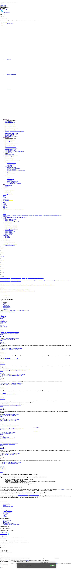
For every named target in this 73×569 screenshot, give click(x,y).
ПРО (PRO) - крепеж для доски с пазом (7, 444)
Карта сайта (5, 516)
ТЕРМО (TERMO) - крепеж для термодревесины (9, 463)
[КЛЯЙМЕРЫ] (3, 467)
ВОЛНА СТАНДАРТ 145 (30, 215)
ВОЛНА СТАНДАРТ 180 (7, 215)
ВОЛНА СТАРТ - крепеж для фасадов (7, 438)
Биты (6, 238)
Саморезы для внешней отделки (10, 225)
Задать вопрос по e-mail (7, 510)
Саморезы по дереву (8, 222)
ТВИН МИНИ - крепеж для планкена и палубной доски (10, 405)
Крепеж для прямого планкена (10, 126)
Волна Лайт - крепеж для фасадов (6, 433)
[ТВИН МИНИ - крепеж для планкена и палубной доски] (13, 404)
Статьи (4, 515)
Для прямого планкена (7, 307)
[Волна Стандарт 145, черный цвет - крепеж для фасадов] (13, 428)
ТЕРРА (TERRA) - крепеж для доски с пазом (8, 454)
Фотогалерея (5, 514)
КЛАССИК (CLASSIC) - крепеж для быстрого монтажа (10, 384)
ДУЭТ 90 (11, 209)
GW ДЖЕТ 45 (7, 236)
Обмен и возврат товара (7, 512)
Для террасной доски (6, 306)
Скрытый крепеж (6, 199)
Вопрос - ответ (5, 513)
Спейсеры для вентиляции (9, 242)
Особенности (2, 343)
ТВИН (4, 206)
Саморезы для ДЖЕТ (8, 234)
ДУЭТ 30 (4, 209)
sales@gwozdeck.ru (3, 535)
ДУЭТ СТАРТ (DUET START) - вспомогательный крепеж (11, 375)
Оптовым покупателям (7, 520)
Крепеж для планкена (9, 146)
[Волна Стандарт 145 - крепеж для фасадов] (10, 424)
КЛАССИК (5, 205)
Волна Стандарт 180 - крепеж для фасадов (8, 415)
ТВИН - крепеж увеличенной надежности (8, 394)
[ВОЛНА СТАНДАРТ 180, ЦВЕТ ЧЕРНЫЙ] (10, 419)
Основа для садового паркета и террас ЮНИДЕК (9, 333)
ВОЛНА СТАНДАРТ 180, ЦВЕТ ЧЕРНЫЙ (8, 420)
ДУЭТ (4, 304)
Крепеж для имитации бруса (10, 122)
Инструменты (5, 235)
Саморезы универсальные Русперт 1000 (12, 221)
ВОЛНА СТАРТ (59, 215)
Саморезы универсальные (9, 220)
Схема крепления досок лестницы (11, 136)
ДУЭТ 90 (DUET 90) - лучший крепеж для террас (9, 349)
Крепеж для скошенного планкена (11, 127)
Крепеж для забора (8, 152)
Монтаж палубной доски (9, 157)
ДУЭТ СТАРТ (20, 209)
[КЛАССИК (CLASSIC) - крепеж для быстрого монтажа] (12, 383)
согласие (37, 558)
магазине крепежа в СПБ (34, 495)
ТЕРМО (4, 213)
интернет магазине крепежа (23, 495)
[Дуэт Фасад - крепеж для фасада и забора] (11, 338)
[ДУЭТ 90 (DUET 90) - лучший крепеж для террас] (12, 348)
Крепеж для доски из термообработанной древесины (14, 131)
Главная (4, 294)
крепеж (62, 489)
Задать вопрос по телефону (7, 511)
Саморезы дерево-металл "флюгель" (11, 229)
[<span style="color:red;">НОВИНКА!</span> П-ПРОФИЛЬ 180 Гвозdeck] (15, 310)
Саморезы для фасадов (9, 233)
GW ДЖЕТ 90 (7, 237)
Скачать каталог (5, 503)
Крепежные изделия (6, 295)
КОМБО (4, 203)
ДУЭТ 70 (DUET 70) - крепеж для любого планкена (9, 359)
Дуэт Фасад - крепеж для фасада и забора (7, 339)
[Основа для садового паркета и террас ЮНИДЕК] (9, 332)
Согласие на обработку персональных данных (11, 524)
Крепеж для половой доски (10, 124)
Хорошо (52, 565)
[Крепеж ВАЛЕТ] (3, 321)
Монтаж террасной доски (9, 156)
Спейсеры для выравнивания (10, 241)
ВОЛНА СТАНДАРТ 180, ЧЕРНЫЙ (18, 215)
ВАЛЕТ (4, 202)
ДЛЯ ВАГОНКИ (23, 217)
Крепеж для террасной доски (10, 142)
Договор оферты (6, 522)
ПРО (3, 210)
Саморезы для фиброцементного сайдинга (12, 228)
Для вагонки (5, 308)
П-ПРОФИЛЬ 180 (8, 200)
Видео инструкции (6, 504)
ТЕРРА (4, 212)
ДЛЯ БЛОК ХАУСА (16, 217)
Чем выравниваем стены (9, 154)
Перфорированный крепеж (10, 245)
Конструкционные (8, 223)
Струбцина (7, 239)
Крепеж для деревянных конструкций (9, 244)
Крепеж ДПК (2, 317)
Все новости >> (3, 292)
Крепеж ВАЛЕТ (3, 322)
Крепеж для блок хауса (9, 123)
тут (18, 497)
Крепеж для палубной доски (10, 144)
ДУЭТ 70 (7, 209)
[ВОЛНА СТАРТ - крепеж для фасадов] (9, 437)
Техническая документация (8, 506)
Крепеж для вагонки (8, 121)
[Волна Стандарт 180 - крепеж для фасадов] (10, 414)
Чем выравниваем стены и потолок (11, 133)
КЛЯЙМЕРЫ (5, 216)
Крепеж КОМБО (3, 327)
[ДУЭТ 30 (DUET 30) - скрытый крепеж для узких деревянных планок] (16, 369)
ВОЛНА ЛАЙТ (53, 215)
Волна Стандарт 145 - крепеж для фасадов (8, 426)
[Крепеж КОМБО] (3, 326)
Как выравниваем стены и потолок (11, 134)
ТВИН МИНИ (5, 207)
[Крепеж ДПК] (3, 316)
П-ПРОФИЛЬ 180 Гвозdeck (7, 311)
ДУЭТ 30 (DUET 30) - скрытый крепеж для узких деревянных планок (13, 370)
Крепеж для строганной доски (10, 130)
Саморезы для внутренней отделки (11, 224)
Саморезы (4, 218)
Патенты (4, 505)
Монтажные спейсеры (7, 240)
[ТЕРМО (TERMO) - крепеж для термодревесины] (12, 462)
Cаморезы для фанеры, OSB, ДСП (11, 226)
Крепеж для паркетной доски (10, 125)
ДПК (3, 201)
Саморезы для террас (8, 232)
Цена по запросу (37, 427)
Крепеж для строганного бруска (10, 128)
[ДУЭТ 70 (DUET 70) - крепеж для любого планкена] (12, 358)
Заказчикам (5, 521)
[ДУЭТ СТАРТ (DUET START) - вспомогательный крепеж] (14, 374)
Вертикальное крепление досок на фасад (12, 159)
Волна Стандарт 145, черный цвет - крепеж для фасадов (10, 429)
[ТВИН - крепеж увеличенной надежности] (10, 393)
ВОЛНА (4, 303)
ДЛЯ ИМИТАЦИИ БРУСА (8, 217)
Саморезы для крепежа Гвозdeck (10, 219)
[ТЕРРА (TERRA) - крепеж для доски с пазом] (11, 453)
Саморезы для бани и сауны (10, 231)
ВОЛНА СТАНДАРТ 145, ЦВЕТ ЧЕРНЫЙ (43, 215)
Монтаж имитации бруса (9, 135)
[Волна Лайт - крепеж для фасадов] (8, 432)
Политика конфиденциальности (8, 523)
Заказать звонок (3, 5)
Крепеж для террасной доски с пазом (11, 143)
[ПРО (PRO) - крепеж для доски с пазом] (10, 443)
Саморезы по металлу (9, 230)
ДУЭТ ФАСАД (15, 209)
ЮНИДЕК (4, 204)
